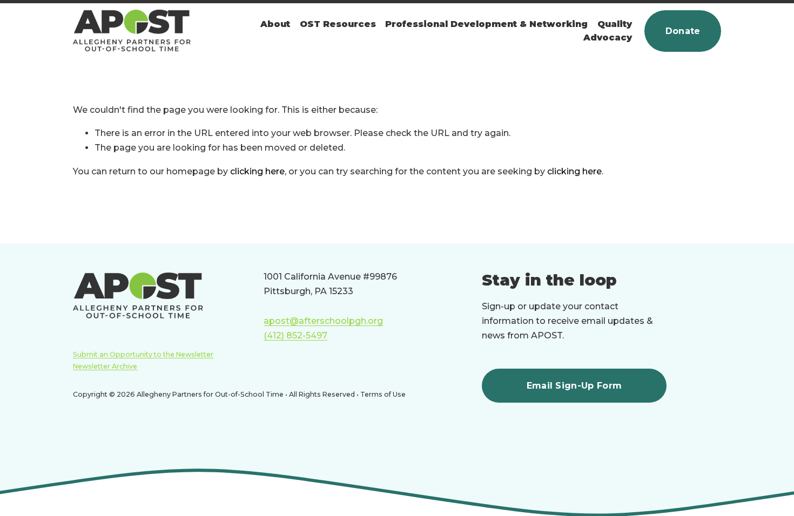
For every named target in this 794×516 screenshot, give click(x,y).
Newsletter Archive (105, 366)
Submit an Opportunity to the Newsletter (143, 354)
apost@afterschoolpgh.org (323, 321)
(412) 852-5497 (295, 335)
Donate (683, 31)
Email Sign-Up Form (574, 386)
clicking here (257, 171)
